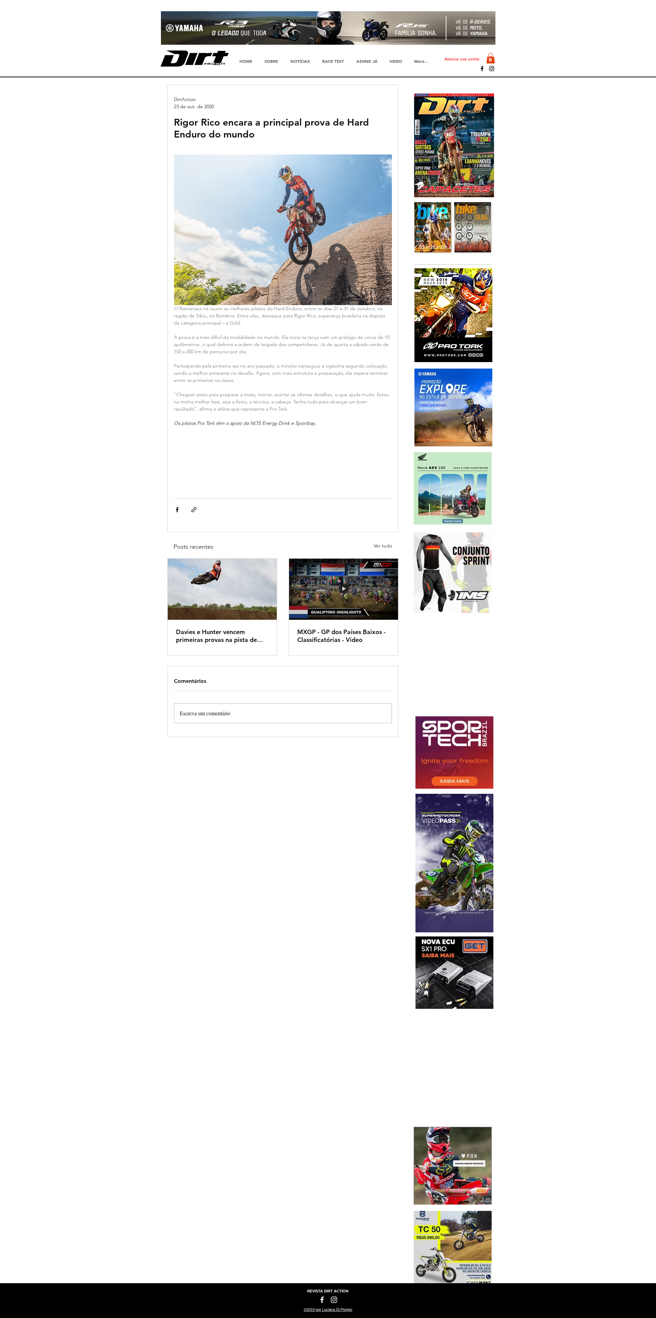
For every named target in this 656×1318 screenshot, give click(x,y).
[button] (490, 58)
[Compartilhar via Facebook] (177, 509)
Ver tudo (383, 546)
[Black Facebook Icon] (482, 68)
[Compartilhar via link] (194, 509)
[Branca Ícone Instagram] (334, 1299)
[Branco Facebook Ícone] (322, 1299)
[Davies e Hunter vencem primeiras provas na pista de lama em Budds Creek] (222, 589)
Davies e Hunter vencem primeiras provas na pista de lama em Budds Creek (216, 636)
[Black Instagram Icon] (491, 68)
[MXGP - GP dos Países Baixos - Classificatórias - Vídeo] (343, 589)
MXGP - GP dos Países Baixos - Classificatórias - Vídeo (341, 636)
